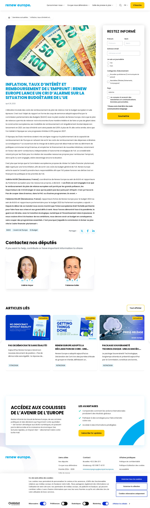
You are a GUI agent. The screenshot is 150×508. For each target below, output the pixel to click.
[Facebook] (32, 280)
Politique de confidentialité (129, 461)
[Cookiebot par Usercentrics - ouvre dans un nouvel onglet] (14, 503)
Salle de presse (64, 473)
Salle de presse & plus (101, 5)
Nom (126, 39)
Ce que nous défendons (77, 5)
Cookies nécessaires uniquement (132, 493)
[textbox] (111, 92)
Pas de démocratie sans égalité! (27, 345)
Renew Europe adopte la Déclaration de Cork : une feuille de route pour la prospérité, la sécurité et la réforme (72, 347)
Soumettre (123, 116)
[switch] (64, 503)
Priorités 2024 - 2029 (66, 469)
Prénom (110, 39)
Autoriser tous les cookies (131, 479)
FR (125, 5)
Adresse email (113, 49)
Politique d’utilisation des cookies (131, 465)
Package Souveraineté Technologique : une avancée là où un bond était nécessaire (121, 347)
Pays (109, 88)
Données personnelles (119, 102)
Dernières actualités (20, 17)
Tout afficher (136, 308)
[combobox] (123, 92)
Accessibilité (124, 469)
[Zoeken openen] (120, 5)
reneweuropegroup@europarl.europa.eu (98, 469)
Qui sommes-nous (54, 5)
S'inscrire (137, 5)
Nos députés (63, 461)
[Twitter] (27, 280)
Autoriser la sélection (131, 486)
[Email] (22, 280)
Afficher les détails (120, 504)
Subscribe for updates (91, 433)
